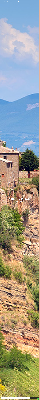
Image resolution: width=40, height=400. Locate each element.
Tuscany (11, 1)
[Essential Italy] (6, 1)
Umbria (14, 1)
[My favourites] (33, 1)
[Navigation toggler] (36, 1)
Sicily (20, 1)
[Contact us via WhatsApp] (38, 399)
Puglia (16, 1)
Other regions (23, 1)
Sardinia (18, 1)
